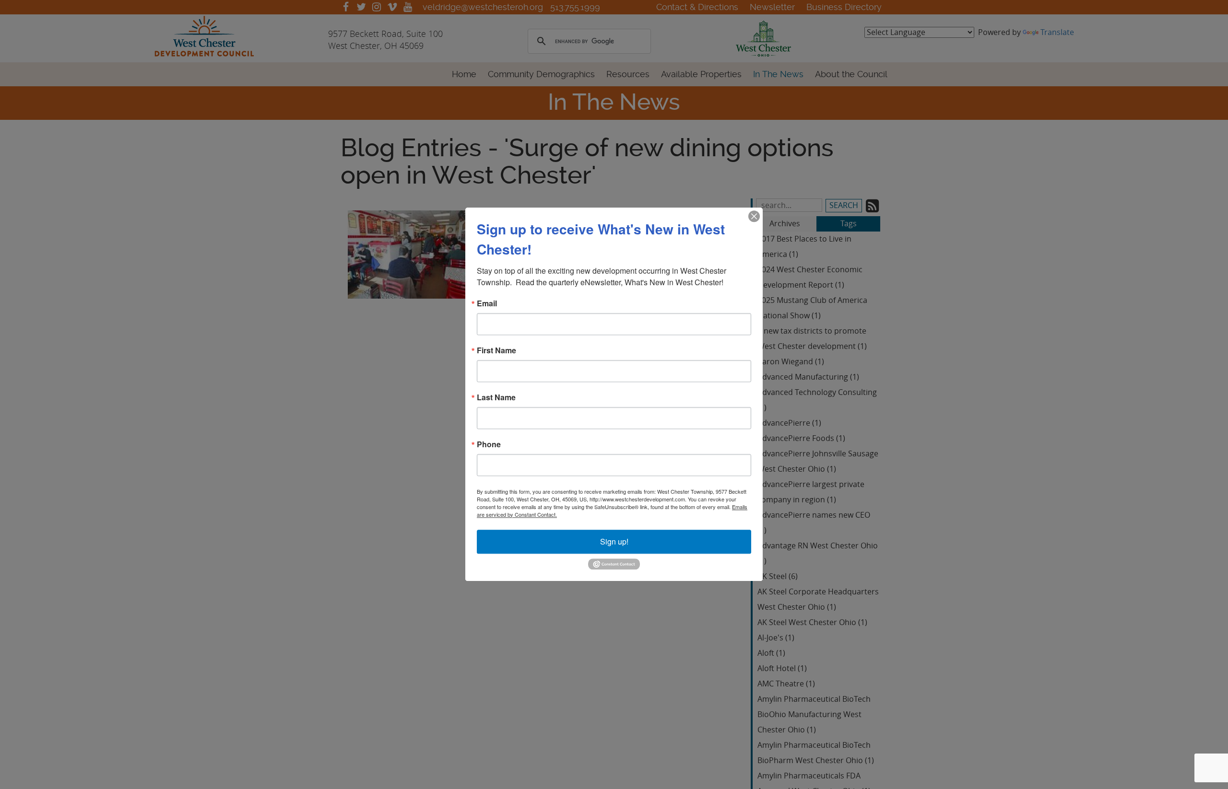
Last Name (496, 397)
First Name (496, 350)
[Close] (754, 216)
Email (487, 303)
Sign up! (614, 541)
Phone (489, 444)
